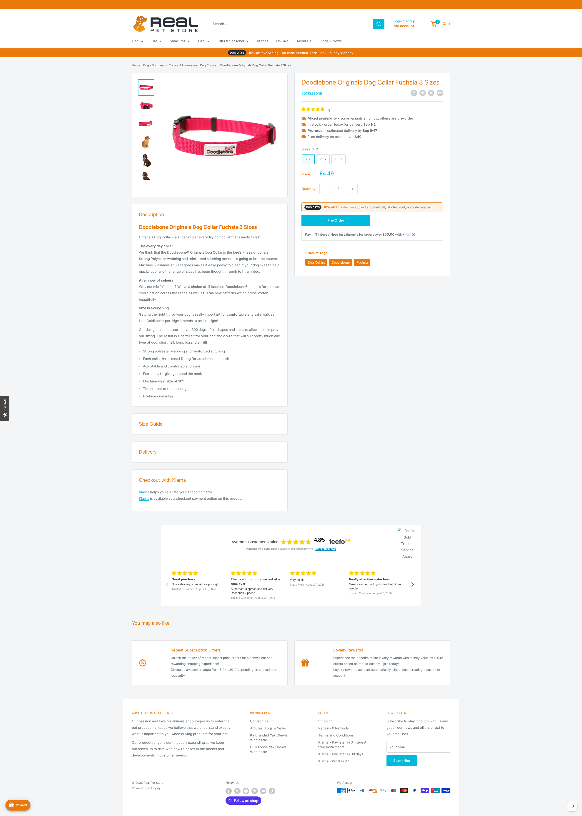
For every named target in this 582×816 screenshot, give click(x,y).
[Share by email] (440, 93)
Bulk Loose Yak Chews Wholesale (268, 749)
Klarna (144, 492)
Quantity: (309, 189)
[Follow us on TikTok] (272, 791)
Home (136, 65)
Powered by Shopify (146, 788)
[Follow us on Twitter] (237, 791)
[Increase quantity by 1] (352, 189)
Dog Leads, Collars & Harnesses (174, 65)
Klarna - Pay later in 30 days (340, 754)
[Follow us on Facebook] (229, 791)
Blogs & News (330, 41)
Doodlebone (311, 93)
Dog (135, 41)
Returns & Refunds (333, 728)
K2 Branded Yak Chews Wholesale (269, 737)
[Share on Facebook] (414, 93)
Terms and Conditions (336, 735)
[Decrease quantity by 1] (324, 189)
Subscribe (401, 761)
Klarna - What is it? (333, 761)
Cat (154, 41)
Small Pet (177, 41)
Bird (201, 41)
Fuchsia (362, 262)
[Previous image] (178, 136)
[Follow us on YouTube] (263, 791)
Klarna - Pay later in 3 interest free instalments (342, 744)
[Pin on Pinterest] (422, 93)
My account (404, 26)
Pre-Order (335, 220)
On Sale (282, 41)
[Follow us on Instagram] (246, 791)
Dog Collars (208, 65)
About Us (304, 41)
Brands (262, 41)
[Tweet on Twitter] (431, 93)
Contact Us (259, 721)
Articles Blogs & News (268, 728)
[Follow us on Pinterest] (254, 791)
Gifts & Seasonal (231, 41)
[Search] (378, 24)
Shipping (325, 721)
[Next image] (271, 136)
